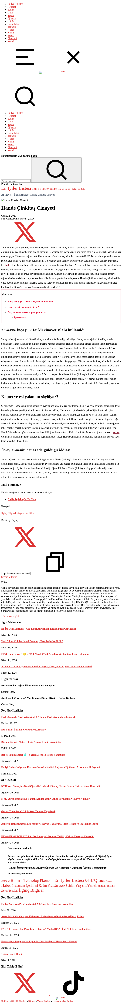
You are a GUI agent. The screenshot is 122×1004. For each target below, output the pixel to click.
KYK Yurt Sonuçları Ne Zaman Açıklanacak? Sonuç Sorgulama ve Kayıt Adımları (45, 798)
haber (8, 265)
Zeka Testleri (9, 890)
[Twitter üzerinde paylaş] (25, 243)
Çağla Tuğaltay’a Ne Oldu (22, 499)
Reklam (5, 1001)
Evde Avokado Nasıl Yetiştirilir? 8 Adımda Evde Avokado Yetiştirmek (38, 717)
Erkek (11, 35)
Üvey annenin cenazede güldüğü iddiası (27, 312)
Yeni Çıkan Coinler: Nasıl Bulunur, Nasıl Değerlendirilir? (32, 641)
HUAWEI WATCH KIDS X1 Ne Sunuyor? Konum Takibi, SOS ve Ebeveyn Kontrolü (47, 836)
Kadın (11, 32)
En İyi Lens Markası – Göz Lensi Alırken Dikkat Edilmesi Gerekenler (38, 628)
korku (116, 432)
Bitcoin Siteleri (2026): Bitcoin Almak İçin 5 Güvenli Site (31, 742)
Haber (11, 29)
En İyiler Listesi (16, 4)
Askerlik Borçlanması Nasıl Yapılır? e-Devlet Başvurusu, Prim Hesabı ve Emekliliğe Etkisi (49, 823)
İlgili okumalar (20, 318)
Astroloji (12, 6)
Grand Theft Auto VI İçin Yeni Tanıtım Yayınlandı (28, 811)
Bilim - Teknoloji (73, 189)
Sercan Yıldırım (9, 577)
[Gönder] (56, 170)
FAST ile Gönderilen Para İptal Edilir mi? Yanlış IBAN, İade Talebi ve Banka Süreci (46, 929)
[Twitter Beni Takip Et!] (25, 994)
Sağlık (11, 9)
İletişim (70, 1001)
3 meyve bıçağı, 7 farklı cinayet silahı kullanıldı (31, 301)
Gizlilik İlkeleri (18, 1001)
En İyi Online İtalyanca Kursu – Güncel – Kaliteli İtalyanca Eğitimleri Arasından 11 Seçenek (50, 767)
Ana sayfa (6, 194)
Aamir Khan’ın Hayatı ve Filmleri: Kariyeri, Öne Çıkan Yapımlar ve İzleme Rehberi (46, 666)
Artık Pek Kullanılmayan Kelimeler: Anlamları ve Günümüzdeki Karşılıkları (42, 916)
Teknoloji (12, 27)
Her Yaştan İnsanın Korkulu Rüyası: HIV (23, 729)
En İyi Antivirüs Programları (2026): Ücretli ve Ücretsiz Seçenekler (37, 904)
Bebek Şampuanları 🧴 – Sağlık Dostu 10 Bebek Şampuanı (33, 754)
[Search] (25, 107)
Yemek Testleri (106, 885)
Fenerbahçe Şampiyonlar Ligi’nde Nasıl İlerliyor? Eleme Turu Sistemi (39, 941)
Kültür (11, 21)
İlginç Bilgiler (14, 24)
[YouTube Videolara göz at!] (49, 994)
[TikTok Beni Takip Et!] (73, 994)
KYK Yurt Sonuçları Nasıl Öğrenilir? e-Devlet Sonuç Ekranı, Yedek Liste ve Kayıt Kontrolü (50, 786)
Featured (109, 881)
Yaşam (11, 15)
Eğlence (12, 18)
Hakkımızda (59, 1001)
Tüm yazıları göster (11, 616)
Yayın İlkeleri (44, 1001)
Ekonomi (12, 38)
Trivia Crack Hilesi (11, 954)
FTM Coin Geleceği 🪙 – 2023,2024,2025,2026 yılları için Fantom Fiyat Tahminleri (45, 654)
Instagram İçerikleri (24, 513)
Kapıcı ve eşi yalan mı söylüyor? (23, 307)
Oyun (10, 12)
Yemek (11, 41)
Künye (31, 1001)
